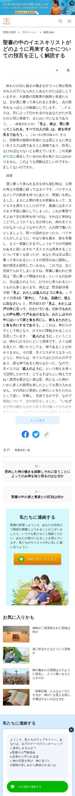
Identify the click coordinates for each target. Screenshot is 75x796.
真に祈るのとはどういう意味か (51, 650)
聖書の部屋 (9, 32)
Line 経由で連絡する (29, 786)
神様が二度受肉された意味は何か (51, 629)
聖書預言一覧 (22, 450)
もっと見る (37, 420)
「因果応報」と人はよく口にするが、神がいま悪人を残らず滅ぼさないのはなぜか (51, 695)
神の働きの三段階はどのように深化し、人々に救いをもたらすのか (51, 673)
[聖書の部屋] (20, 21)
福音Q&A (48, 32)
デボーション (29, 32)
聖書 (9, 156)
